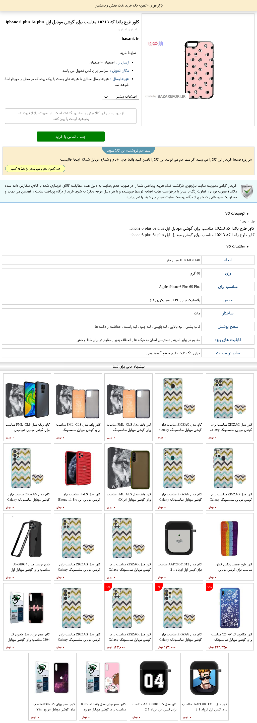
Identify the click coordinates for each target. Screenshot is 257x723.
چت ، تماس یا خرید (70, 137)
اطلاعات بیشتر (120, 96)
